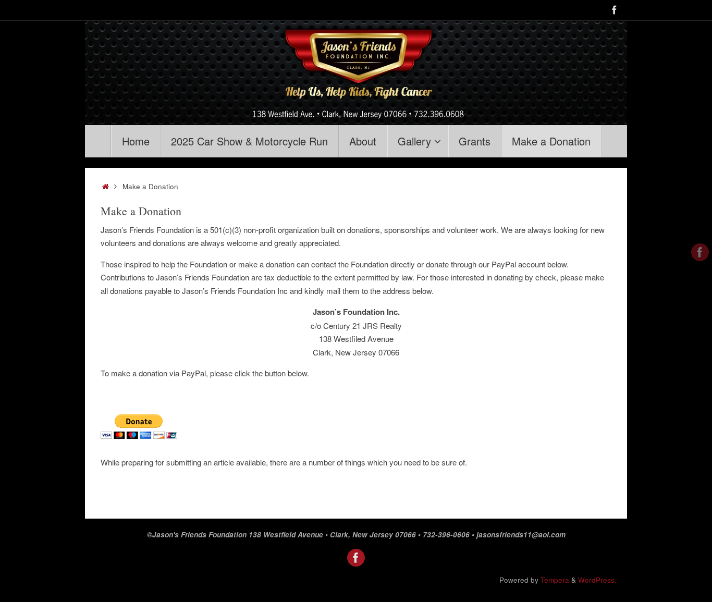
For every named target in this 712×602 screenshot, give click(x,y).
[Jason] (614, 10)
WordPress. (597, 580)
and (145, 242)
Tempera (555, 580)
